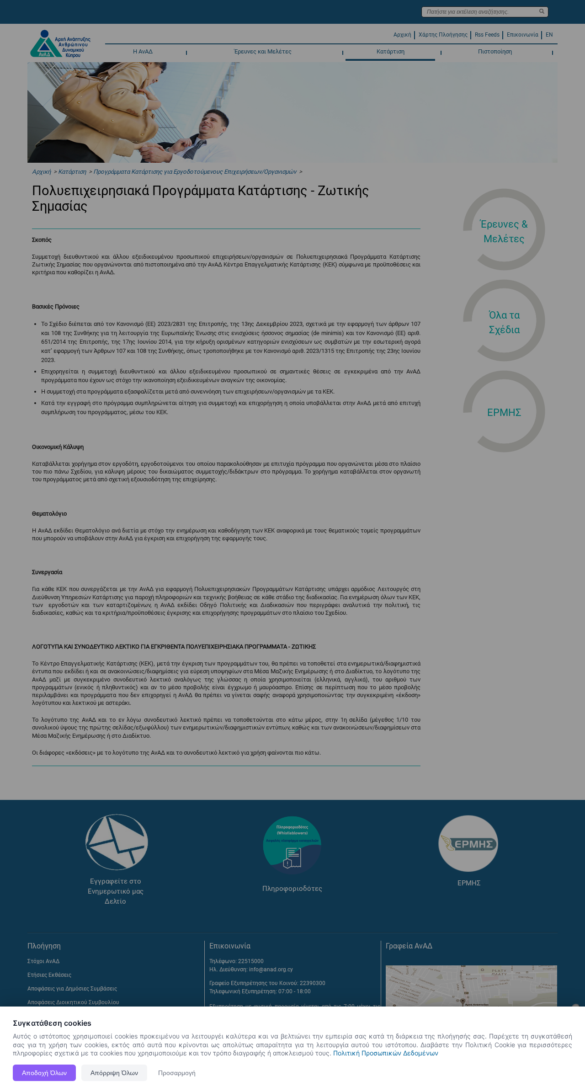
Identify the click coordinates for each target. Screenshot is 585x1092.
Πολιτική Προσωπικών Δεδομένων (385, 1053)
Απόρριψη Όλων (114, 1072)
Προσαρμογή (177, 1072)
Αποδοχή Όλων (44, 1072)
